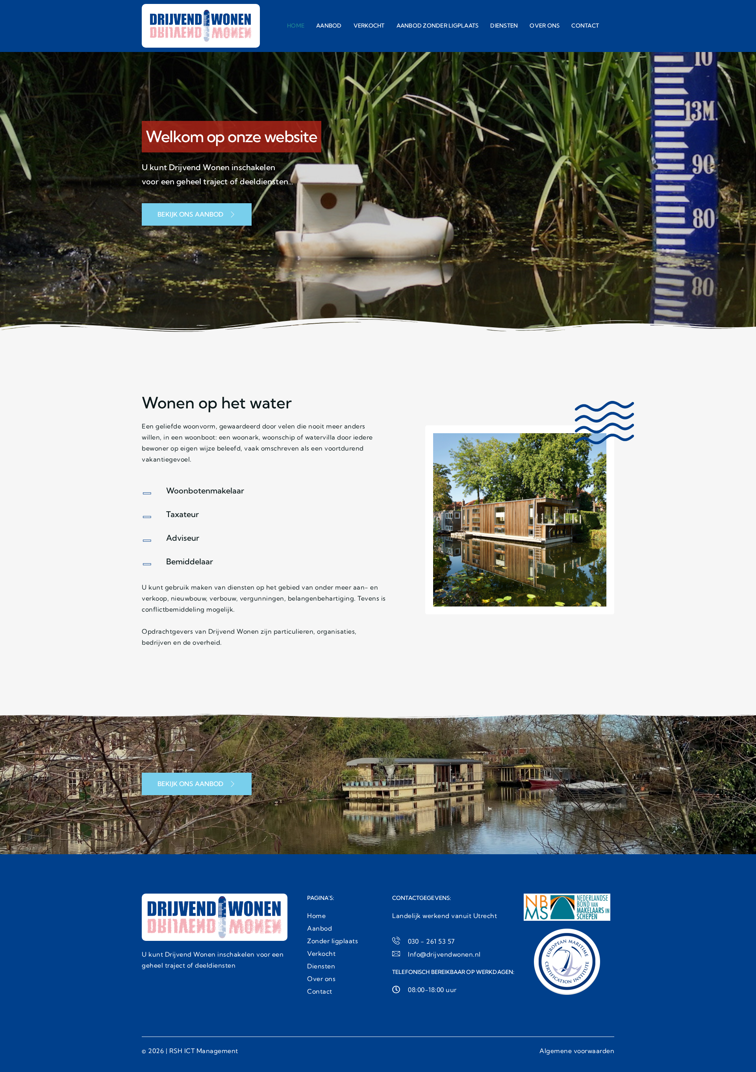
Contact (585, 25)
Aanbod (329, 25)
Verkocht (369, 25)
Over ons (545, 25)
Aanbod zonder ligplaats (438, 25)
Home (295, 25)
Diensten (504, 25)
